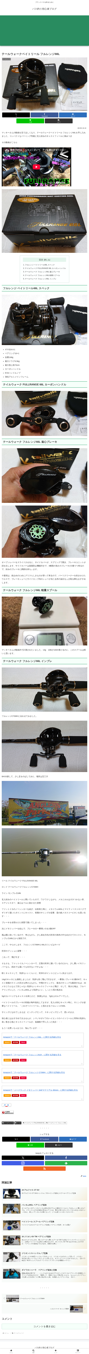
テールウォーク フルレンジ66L (57, 1123)
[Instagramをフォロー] (23, 1163)
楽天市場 (15, 1042)
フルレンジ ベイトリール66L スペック (40, 265)
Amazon (7, 1042)
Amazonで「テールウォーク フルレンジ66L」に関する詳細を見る (32, 1037)
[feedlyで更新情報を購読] (66, 1163)
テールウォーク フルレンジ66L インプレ (40, 279)
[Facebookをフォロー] (66, 1158)
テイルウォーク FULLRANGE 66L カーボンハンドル (45, 268)
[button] (59, 120)
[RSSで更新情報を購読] (44, 1168)
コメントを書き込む (44, 1326)
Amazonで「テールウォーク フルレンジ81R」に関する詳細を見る (32, 1055)
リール (19, 1123)
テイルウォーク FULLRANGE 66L (35, 1123)
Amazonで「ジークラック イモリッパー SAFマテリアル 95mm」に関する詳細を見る (40, 1090)
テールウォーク (8, 1123)
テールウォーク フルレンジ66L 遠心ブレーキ (42, 272)
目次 (41, 259)
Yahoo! (23, 1042)
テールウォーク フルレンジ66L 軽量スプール (42, 275)
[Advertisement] (44, 30)
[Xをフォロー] (23, 1158)
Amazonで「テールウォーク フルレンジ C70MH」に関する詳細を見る (34, 1072)
